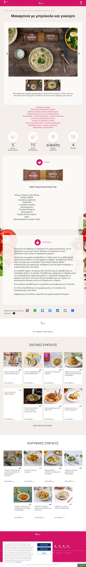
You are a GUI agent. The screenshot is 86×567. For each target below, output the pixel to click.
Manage (82, 565)
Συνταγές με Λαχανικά (56, 116)
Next (79, 53)
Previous (7, 53)
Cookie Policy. (18, 562)
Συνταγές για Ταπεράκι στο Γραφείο (43, 120)
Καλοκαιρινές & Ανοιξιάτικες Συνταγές (43, 109)
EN (7, 2)
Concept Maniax (56, 564)
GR (4, 2)
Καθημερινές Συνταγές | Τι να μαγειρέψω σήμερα (43, 114)
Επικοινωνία (68, 553)
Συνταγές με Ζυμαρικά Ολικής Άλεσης (43, 118)
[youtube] (69, 547)
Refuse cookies (44, 549)
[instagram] (65, 547)
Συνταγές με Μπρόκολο (40, 116)
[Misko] (43, 3)
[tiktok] (56, 547)
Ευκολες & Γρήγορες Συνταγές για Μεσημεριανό (43, 111)
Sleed (49, 564)
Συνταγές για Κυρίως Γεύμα (34, 123)
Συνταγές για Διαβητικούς (52, 123)
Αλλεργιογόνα (59, 553)
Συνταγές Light (27, 116)
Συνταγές (11, 10)
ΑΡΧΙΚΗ (5, 10)
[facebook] (60, 547)
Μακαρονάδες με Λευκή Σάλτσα (43, 127)
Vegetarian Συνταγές (34, 125)
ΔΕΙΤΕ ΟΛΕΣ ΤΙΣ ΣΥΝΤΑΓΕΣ (43, 426)
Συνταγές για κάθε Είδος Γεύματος (24, 10)
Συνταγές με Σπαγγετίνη (50, 125)
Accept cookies (44, 545)
